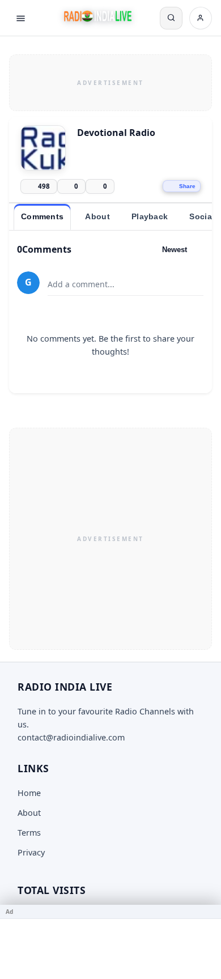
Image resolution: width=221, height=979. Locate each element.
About (29, 812)
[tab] (42, 217)
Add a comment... (81, 284)
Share (187, 186)
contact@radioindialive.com (71, 737)
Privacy (31, 852)
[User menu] (200, 18)
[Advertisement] (110, 81)
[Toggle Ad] (208, 911)
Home (29, 793)
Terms (29, 832)
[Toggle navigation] (20, 18)
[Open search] (171, 18)
